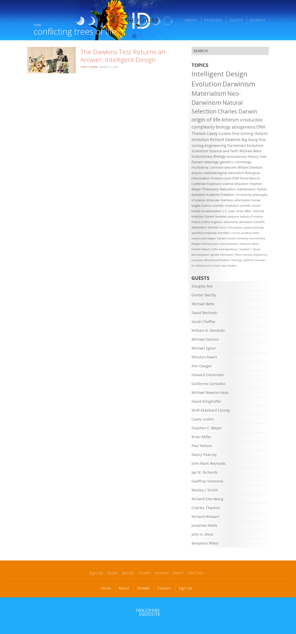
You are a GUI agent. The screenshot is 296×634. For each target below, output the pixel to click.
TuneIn (144, 572)
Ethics (238, 254)
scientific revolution (225, 205)
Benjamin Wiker (205, 543)
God (263, 156)
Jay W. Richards (204, 472)
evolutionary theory (243, 156)
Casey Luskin (89, 67)
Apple (112, 572)
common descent (222, 167)
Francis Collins (200, 222)
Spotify (128, 572)
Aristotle (213, 227)
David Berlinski (204, 312)
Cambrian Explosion (206, 184)
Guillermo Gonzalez (254, 260)
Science (206, 205)
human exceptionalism (206, 211)
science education (235, 184)
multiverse (199, 167)
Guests (236, 20)
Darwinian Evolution (245, 145)
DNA (260, 127)
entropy (247, 254)
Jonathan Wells (250, 233)
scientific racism (250, 205)
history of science (251, 216)
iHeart (178, 572)
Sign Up (96, 572)
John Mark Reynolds (208, 463)
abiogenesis (243, 127)
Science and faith (223, 150)
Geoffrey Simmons (207, 481)
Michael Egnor (210, 244)
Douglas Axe (202, 286)
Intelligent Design (219, 73)
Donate (258, 20)
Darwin (197, 162)
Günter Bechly (203, 295)
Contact (164, 588)
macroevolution (229, 244)
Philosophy (210, 189)
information (242, 200)
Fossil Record (250, 178)
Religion (196, 244)
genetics (226, 162)
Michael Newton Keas (210, 392)
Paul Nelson (201, 445)
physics (197, 173)
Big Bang (249, 139)
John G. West (202, 534)
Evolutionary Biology (208, 156)
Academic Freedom (220, 194)
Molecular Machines (220, 200)
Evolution (206, 83)
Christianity (243, 195)
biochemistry (257, 238)
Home (106, 588)
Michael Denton (205, 339)
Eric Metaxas (198, 265)
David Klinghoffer (206, 401)
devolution (246, 222)
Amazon (162, 572)
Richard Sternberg (207, 498)
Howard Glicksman (207, 374)
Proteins (217, 178)
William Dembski (249, 167)
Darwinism (239, 83)
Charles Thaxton (205, 507)
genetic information (222, 254)
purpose (233, 216)
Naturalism (228, 189)
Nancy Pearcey (204, 454)
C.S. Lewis (229, 211)
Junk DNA (232, 178)
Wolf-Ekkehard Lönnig (210, 410)
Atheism (230, 120)
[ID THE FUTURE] (124, 20)
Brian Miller (243, 211)
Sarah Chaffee (203, 321)
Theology (236, 260)
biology (223, 127)
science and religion (203, 238)
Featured (245, 244)
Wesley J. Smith (204, 490)
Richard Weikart (205, 516)
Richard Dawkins (225, 139)
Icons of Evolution (231, 227)
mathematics (246, 189)
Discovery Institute (148, 612)
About (191, 20)
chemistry (243, 238)
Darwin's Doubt (226, 238)
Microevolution (200, 254)
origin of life (205, 119)
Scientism (199, 150)
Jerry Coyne (213, 265)
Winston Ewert (204, 357)
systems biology (253, 227)
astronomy (231, 222)
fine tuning (242, 133)
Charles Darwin (237, 111)
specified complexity (204, 233)
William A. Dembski (208, 330)
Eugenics (217, 222)
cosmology (242, 162)
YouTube (195, 572)
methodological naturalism (224, 173)
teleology (211, 162)
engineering (215, 145)
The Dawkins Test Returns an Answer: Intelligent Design (122, 55)
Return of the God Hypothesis (220, 249)
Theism (198, 133)
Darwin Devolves (216, 216)
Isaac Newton (229, 265)
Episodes (213, 20)
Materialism (208, 93)
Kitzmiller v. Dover (229, 233)
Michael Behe (250, 150)
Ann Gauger (201, 365)
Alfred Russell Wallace (217, 260)
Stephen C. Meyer (250, 249)
